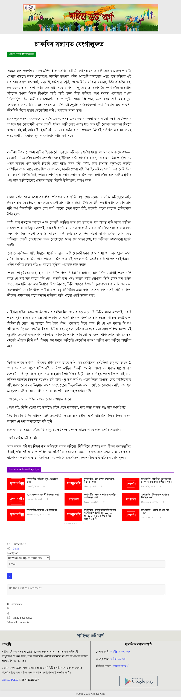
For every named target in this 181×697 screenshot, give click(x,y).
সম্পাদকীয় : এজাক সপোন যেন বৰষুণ (155, 512)
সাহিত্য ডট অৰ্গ (117, 659)
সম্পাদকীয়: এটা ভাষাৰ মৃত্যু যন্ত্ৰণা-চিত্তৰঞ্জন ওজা (99, 480)
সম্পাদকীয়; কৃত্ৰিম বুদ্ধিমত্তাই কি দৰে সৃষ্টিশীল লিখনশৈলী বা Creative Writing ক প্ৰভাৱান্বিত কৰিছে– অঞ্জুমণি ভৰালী (100, 515)
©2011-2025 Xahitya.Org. (90, 694)
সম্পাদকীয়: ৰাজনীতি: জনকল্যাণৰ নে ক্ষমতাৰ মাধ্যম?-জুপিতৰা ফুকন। (156, 480)
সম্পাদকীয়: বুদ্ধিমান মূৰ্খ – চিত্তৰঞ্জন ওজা (42, 480)
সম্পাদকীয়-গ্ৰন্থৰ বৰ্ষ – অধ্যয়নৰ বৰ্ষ (42, 510)
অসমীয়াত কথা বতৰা (121, 652)
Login (15, 549)
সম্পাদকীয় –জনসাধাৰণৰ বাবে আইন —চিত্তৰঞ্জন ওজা (100, 496)
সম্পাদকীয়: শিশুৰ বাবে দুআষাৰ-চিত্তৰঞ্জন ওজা (155, 496)
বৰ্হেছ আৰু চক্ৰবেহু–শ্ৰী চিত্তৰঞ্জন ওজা (43, 495)
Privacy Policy (10, 680)
